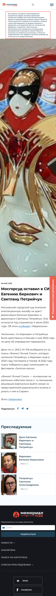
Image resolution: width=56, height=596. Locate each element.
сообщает (24, 326)
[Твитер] (27, 408)
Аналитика (8, 550)
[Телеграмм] (22, 408)
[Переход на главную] (10, 5)
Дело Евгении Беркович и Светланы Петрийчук (28, 442)
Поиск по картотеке (14, 557)
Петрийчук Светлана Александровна (29, 481)
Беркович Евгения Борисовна (31, 458)
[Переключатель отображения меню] (51, 4)
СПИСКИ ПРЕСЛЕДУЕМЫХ (16, 564)
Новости (7, 543)
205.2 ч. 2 (24, 464)
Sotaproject (15, 399)
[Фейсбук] (18, 409)
